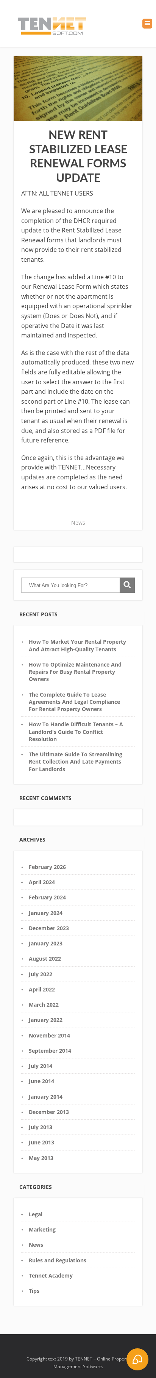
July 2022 (40, 974)
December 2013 (49, 1111)
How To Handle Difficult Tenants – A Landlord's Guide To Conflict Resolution (76, 732)
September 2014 (50, 1050)
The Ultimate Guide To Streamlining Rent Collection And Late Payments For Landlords (75, 762)
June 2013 (41, 1142)
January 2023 (45, 943)
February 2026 (47, 866)
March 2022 (44, 1004)
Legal (35, 1214)
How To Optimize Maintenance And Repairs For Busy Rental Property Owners (75, 672)
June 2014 (41, 1081)
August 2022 (45, 958)
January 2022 (45, 1019)
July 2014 (40, 1065)
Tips (34, 1290)
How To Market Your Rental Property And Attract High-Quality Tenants (77, 645)
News (78, 522)
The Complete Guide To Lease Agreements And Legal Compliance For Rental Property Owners (74, 702)
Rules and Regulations (57, 1260)
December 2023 (49, 928)
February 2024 (47, 897)
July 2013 (40, 1127)
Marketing (42, 1229)
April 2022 (42, 989)
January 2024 (45, 913)
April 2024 (42, 882)
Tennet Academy (51, 1275)
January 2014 (45, 1096)
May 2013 (41, 1158)
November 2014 (49, 1035)
